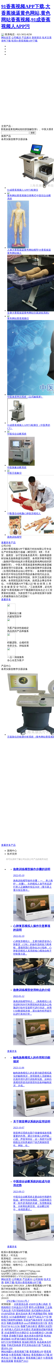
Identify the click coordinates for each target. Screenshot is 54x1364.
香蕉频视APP (36, 1351)
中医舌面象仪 (14, 473)
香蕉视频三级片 (34, 1358)
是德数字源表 (16, 1335)
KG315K (15, 1326)
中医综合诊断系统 (16, 434)
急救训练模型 (14, 537)
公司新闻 (38, 1279)
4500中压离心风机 (38, 1304)
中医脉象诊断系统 (16, 467)
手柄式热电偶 (14, 1345)
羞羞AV (21, 1358)
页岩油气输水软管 (33, 1320)
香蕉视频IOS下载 (40, 1354)
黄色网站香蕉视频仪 (18, 318)
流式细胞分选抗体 (40, 1310)
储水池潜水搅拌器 (33, 1335)
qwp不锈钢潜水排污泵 (35, 1323)
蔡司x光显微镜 (36, 1307)
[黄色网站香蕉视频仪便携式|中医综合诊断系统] (8, 193)
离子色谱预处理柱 (37, 1313)
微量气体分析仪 (29, 1326)
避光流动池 (22, 1313)
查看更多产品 (8, 542)
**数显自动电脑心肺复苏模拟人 (24, 513)
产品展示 (26, 37)
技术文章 (47, 37)
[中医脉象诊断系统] (23, 465)
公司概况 (16, 37)
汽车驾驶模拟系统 (21, 1310)
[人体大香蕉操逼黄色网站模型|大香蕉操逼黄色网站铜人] (18, 247)
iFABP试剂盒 (8, 1313)
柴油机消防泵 (29, 1342)
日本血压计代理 (19, 1307)
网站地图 (6, 1351)
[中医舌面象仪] (8, 470)
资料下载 (6, 40)
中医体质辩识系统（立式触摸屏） (25, 397)
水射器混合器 (21, 1304)
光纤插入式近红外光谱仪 (17, 1329)
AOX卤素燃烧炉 (17, 1317)
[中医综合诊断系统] (8, 431)
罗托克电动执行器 (31, 1345)
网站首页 (6, 37)
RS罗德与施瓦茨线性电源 (24, 1339)
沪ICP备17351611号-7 (18, 1301)
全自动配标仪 (36, 1332)
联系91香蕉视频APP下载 (24, 40)
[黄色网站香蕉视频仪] (8, 316)
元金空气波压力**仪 (38, 1317)
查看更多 (6, 599)
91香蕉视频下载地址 (20, 1354)
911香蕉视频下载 (20, 1351)
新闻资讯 (36, 37)
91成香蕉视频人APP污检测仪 (22, 190)
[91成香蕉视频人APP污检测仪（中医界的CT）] (17, 423)
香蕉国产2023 (21, 1361)
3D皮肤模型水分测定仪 (16, 1332)
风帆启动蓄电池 (15, 1323)
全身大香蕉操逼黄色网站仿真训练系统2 (28, 313)
